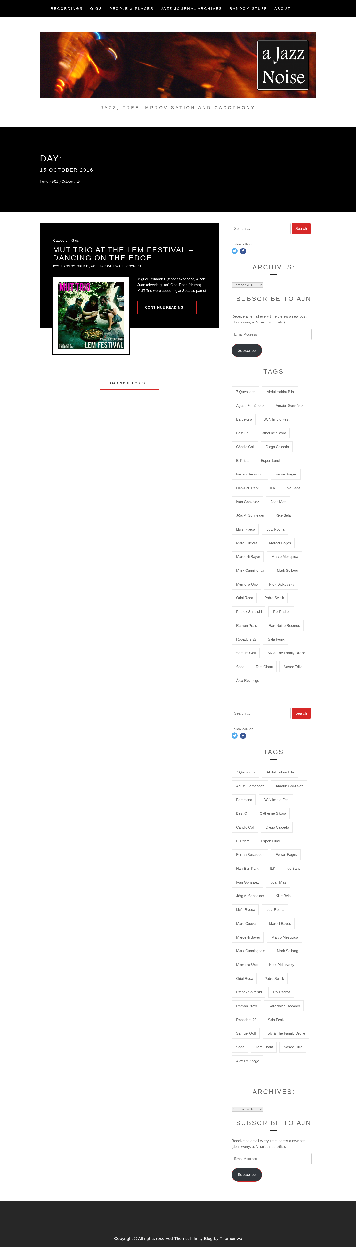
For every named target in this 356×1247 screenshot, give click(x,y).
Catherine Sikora (273, 433)
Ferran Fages (286, 474)
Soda (240, 667)
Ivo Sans (293, 488)
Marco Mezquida (284, 557)
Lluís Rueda (245, 529)
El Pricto (242, 461)
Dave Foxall (114, 266)
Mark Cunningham (250, 570)
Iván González (247, 502)
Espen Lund (270, 461)
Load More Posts (127, 383)
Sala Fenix (276, 639)
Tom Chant (264, 667)
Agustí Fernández (250, 405)
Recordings (67, 9)
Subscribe (247, 350)
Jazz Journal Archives (191, 9)
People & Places (131, 9)
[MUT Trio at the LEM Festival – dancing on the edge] (91, 315)
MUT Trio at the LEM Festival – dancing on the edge (123, 254)
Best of (242, 433)
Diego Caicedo (277, 447)
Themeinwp (231, 1238)
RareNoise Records (284, 625)
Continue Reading (164, 307)
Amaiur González (289, 405)
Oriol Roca (244, 598)
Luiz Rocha (275, 529)
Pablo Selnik (274, 598)
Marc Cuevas (247, 543)
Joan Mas (278, 502)
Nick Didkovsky (281, 584)
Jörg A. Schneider (250, 515)
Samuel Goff (246, 653)
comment (133, 266)
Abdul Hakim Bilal (280, 392)
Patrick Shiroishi (249, 612)
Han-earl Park (247, 488)
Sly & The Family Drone (286, 653)
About (282, 9)
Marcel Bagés (280, 543)
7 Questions (245, 392)
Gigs (96, 9)
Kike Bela (283, 515)
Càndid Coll (245, 447)
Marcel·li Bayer (248, 557)
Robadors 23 (246, 639)
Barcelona (244, 419)
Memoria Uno (247, 584)
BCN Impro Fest (276, 419)
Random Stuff (248, 9)
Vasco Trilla (293, 667)
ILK (272, 488)
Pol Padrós (282, 612)
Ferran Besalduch (250, 474)
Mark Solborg (287, 570)
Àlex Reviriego (247, 680)
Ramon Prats (246, 625)
